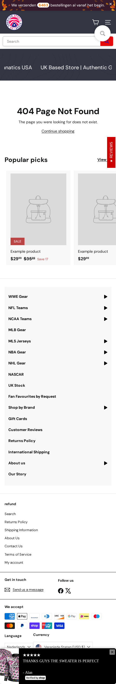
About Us (12, 538)
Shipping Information (21, 530)
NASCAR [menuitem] (16, 374)
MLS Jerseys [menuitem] (19, 341)
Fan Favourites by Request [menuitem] (32, 396)
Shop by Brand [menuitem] (21, 407)
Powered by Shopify (54, 672)
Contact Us (14, 546)
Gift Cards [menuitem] (17, 418)
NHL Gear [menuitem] (17, 363)
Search (10, 514)
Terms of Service (18, 554)
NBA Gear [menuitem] (17, 352)
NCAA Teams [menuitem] (20, 318)
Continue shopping (58, 131)
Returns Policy (16, 522)
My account (14, 562)
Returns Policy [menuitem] (21, 440)
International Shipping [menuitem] (29, 452)
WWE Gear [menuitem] (18, 296)
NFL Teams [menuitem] (18, 307)
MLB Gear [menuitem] (17, 329)
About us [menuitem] (16, 463)
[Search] (106, 41)
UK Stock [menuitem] (16, 385)
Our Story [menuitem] (17, 474)
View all (104, 159)
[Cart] (95, 22)
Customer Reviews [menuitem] (25, 429)
